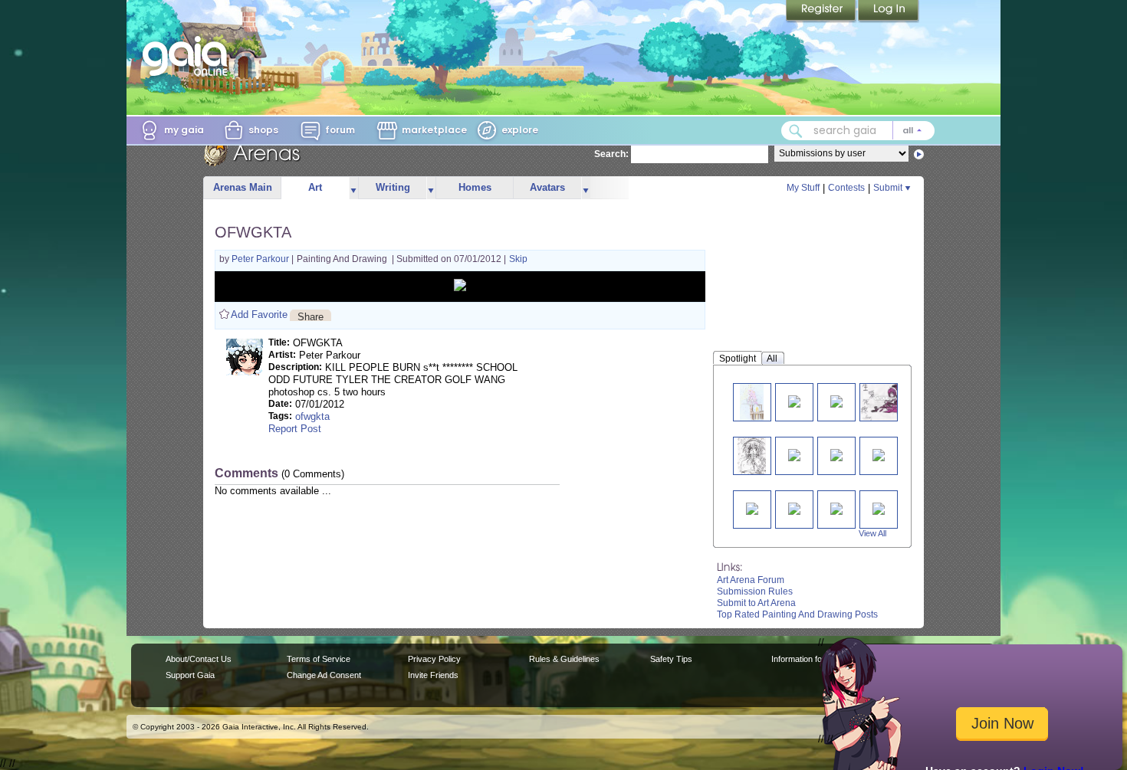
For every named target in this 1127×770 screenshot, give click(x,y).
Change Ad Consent (324, 675)
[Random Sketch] (794, 454)
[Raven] (885, 402)
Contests (846, 187)
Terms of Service (318, 659)
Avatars (547, 187)
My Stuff (803, 187)
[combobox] (858, 130)
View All (872, 533)
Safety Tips (671, 659)
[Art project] (878, 454)
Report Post (294, 428)
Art (315, 187)
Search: (611, 154)
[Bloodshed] (752, 507)
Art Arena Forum (750, 580)
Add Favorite (259, 314)
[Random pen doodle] (751, 455)
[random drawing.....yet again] (794, 507)
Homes (474, 187)
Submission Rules (755, 591)
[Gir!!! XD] (794, 400)
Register (822, 11)
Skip (518, 259)
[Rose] (836, 400)
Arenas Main (242, 187)
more (353, 188)
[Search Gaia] (795, 131)
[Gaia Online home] (189, 56)
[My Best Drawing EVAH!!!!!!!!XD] (878, 507)
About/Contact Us (199, 659)
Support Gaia (190, 675)
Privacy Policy (434, 659)
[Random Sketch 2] (836, 454)
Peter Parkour (261, 259)
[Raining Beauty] (752, 402)
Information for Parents (813, 659)
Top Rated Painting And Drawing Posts (797, 614)
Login (888, 11)
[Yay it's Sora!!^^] (836, 507)
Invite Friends (433, 675)
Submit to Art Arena (756, 603)
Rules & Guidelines (564, 659)
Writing (393, 187)
